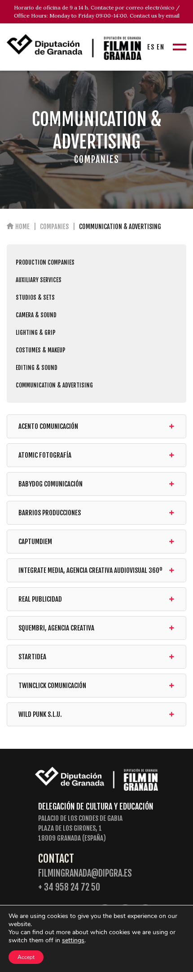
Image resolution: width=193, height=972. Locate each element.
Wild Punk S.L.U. (40, 714)
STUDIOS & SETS (35, 297)
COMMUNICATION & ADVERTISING (54, 385)
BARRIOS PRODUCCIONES (49, 512)
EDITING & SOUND (36, 367)
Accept (26, 957)
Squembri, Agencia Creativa (56, 628)
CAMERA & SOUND (36, 315)
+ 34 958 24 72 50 (69, 887)
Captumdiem (35, 541)
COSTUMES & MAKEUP (41, 350)
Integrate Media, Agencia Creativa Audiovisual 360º (90, 570)
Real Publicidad (40, 599)
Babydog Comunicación (50, 484)
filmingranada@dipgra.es (85, 873)
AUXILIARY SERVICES (38, 280)
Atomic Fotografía (44, 455)
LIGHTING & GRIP (36, 332)
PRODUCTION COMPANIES (45, 262)
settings (73, 940)
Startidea (32, 656)
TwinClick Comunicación (52, 685)
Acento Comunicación (48, 426)
